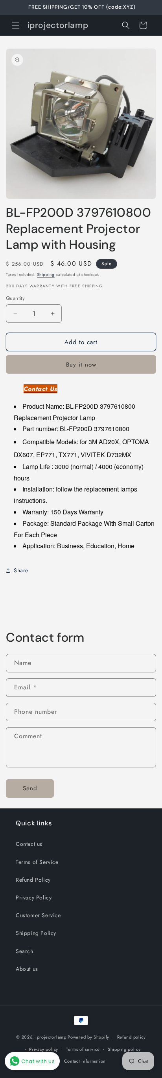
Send (30, 788)
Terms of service (83, 1049)
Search (24, 951)
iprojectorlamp (50, 1037)
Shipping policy (124, 1049)
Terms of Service (37, 862)
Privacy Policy (34, 897)
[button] (15, 25)
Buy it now (81, 364)
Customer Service (38, 915)
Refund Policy (33, 880)
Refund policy (131, 1037)
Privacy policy (43, 1049)
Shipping (46, 274)
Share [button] (21, 570)
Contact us (29, 844)
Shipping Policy (36, 933)
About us (27, 969)
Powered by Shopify (88, 1037)
